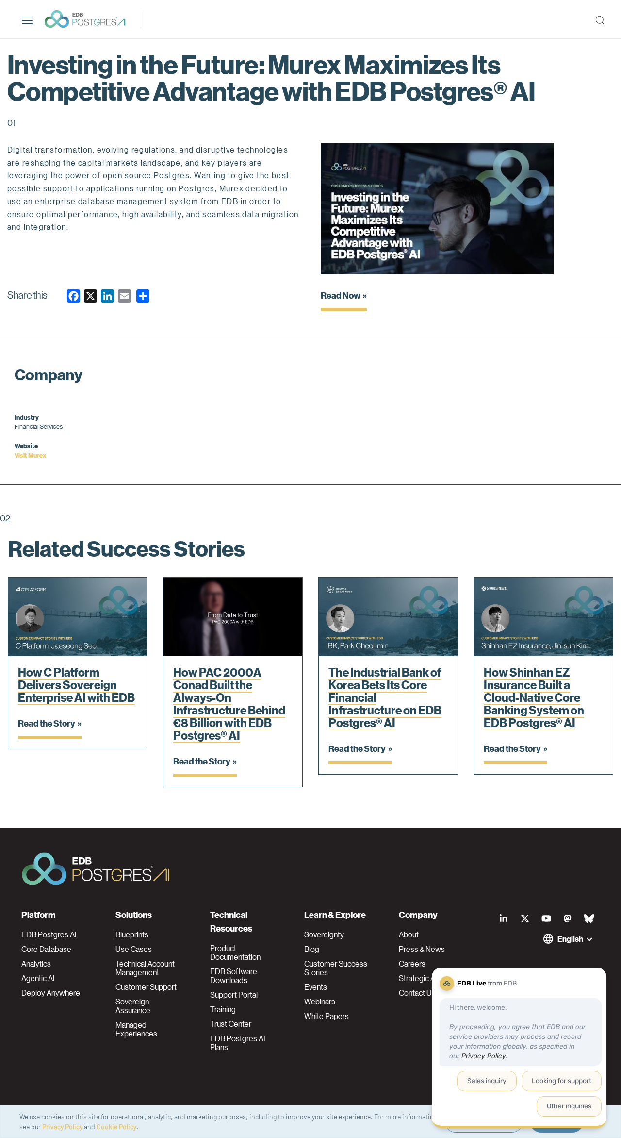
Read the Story (46, 723)
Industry (27, 417)
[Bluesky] (589, 918)
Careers (412, 963)
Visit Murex (30, 455)
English (570, 939)
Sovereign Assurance (132, 1006)
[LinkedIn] (503, 918)
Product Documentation (235, 952)
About (409, 934)
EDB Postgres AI (49, 934)
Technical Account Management (145, 968)
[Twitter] (525, 918)
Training (223, 1009)
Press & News (422, 949)
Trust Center (230, 1023)
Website (26, 446)
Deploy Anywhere (50, 992)
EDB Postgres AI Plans (237, 1043)
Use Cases (133, 949)
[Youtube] (546, 918)
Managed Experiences (136, 1029)
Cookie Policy (116, 1126)
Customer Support (146, 987)
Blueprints (131, 934)
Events (315, 987)
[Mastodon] (568, 918)
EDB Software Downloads (233, 976)
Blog (311, 949)
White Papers (326, 1016)
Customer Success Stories (335, 968)
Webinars (319, 1001)
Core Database (46, 949)
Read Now (340, 295)
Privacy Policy (62, 1126)
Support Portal (234, 994)
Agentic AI (38, 978)
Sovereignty (324, 934)
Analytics (36, 963)
